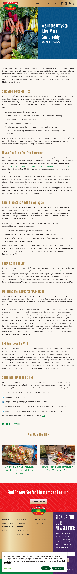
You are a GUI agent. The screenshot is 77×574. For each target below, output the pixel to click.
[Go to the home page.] (10, 10)
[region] (34, 562)
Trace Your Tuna (23, 534)
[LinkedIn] (43, 42)
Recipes (20, 527)
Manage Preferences (7, 568)
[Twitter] (47, 42)
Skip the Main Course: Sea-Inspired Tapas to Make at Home (19, 470)
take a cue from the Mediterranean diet (56, 271)
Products (21, 523)
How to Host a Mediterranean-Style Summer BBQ (57, 468)
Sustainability (8, 527)
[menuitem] (37, 3)
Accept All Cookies (58, 568)
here (43, 416)
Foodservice (38, 523)
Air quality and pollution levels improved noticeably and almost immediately (40, 166)
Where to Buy (22, 530)
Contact (5, 530)
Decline (46, 568)
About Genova (7, 523)
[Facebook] (50, 42)
